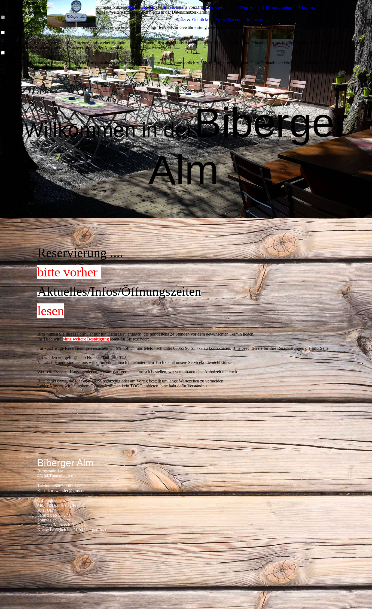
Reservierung (175, 7)
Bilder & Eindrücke (192, 19)
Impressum (256, 19)
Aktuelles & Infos (142, 7)
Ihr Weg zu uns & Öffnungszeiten (263, 7)
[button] (186, 72)
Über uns (307, 7)
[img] (71, 13)
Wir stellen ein (228, 19)
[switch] (2, 33)
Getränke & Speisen (210, 7)
